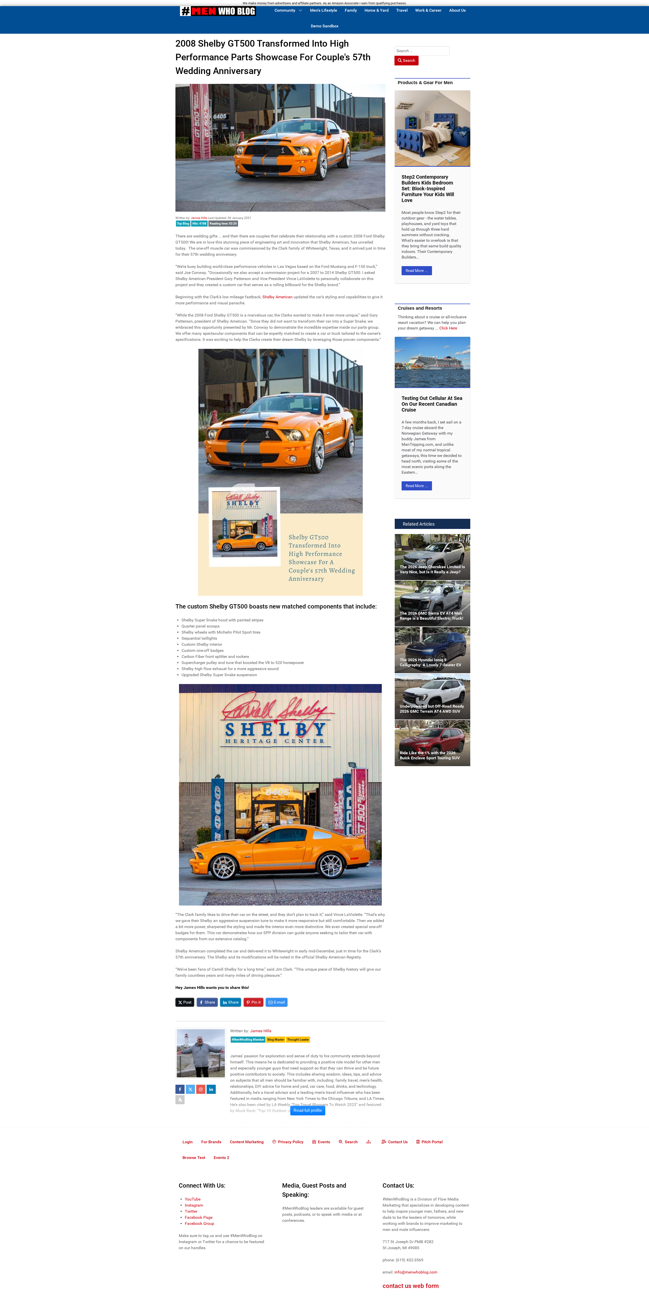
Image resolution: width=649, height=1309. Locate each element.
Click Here (448, 328)
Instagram (194, 1205)
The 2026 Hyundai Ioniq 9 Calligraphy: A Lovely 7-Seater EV (431, 633)
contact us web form (411, 1285)
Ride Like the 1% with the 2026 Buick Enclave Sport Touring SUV (427, 726)
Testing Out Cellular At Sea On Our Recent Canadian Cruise (432, 404)
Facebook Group (199, 1223)
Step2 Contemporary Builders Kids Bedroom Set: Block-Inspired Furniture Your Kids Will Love (428, 188)
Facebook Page (198, 1217)
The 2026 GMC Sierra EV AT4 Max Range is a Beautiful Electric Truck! (431, 586)
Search (408, 60)
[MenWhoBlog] (218, 12)
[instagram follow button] (200, 1089)
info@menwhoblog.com (415, 1272)
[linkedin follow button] (211, 1089)
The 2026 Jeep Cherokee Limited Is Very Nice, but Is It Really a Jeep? (430, 539)
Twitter (191, 1211)
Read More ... (417, 270)
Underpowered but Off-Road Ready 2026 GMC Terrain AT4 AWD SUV (431, 679)
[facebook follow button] (180, 1089)
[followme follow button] (180, 1099)
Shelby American (277, 296)
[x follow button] (190, 1089)
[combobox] (422, 51)
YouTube (193, 1199)
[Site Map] (369, 1141)
